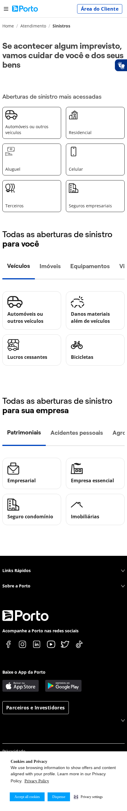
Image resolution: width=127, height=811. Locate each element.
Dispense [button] (58, 797)
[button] (88, 797)
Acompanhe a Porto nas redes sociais (40, 631)
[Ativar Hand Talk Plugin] (121, 65)
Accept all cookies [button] (27, 797)
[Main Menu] (6, 8)
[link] (31, 123)
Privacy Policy (37, 781)
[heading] (62, 55)
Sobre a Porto (16, 586)
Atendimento (33, 26)
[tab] (18, 266)
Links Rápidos (16, 570)
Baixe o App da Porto (23, 672)
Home (8, 26)
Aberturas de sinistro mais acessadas (52, 96)
